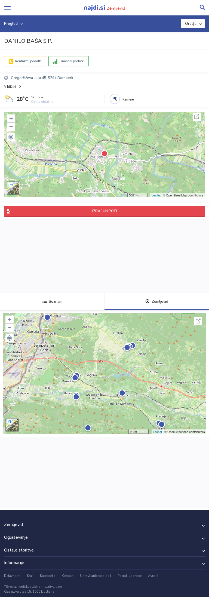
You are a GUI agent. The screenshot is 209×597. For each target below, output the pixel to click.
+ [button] (11, 118)
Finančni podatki (72, 61)
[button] (11, 137)
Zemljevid (160, 301)
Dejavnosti (12, 576)
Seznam (55, 301)
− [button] (11, 126)
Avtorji (153, 576)
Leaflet (156, 195)
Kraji (30, 576)
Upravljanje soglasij (95, 576)
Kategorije (47, 576)
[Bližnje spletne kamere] (115, 99)
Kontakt (67, 576)
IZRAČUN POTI (104, 211)
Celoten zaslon (197, 117)
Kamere (128, 99)
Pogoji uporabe (130, 576)
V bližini (10, 86)
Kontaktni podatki (28, 61)
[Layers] (13, 188)
